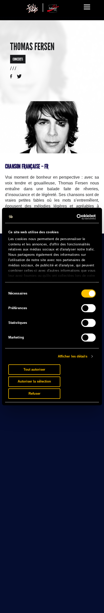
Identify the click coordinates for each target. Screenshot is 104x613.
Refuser (34, 393)
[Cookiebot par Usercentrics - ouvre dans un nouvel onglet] (74, 217)
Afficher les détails (72, 356)
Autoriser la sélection (34, 381)
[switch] (88, 308)
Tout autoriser (34, 369)
